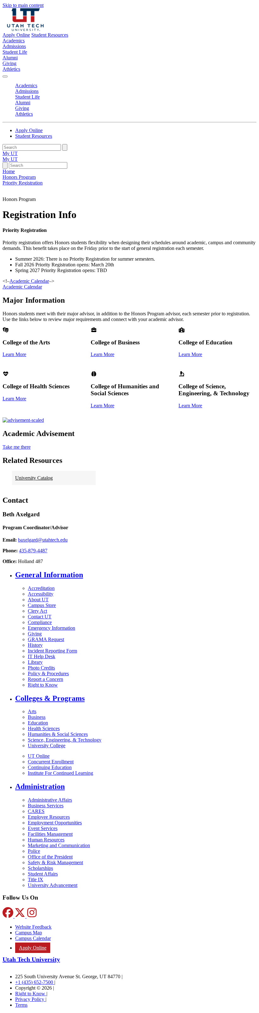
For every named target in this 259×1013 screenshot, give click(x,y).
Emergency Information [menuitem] (51, 628)
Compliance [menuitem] (40, 622)
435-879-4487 (33, 550)
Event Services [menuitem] (42, 828)
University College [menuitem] (46, 745)
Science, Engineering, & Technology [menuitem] (64, 740)
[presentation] (23, 182)
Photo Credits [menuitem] (41, 667)
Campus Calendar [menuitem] (33, 938)
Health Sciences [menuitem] (44, 728)
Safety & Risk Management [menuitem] (55, 862)
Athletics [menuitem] (11, 69)
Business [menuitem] (36, 717)
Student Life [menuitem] (15, 52)
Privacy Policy (30, 999)
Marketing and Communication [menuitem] (59, 845)
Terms (21, 1005)
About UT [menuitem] (38, 599)
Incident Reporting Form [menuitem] (52, 650)
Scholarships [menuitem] (40, 868)
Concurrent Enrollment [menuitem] (51, 761)
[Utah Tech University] (25, 29)
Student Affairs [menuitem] (43, 874)
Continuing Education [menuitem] (50, 767)
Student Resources (49, 35)
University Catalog (34, 478)
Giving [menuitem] (9, 63)
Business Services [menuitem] (45, 805)
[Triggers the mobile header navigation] (5, 76)
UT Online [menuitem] (39, 756)
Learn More (14, 354)
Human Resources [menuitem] (46, 839)
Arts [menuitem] (32, 711)
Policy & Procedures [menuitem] (48, 673)
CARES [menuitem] (36, 811)
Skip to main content (23, 5)
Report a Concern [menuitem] (45, 679)
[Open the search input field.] (5, 165)
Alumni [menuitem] (10, 57)
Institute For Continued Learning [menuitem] (60, 773)
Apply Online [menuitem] (32, 947)
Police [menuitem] (34, 851)
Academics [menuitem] (14, 40)
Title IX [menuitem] (35, 879)
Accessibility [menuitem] (40, 594)
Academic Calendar (22, 286)
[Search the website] (64, 147)
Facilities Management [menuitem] (50, 834)
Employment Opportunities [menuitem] (55, 822)
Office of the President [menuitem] (50, 856)
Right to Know (30, 993)
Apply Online (16, 35)
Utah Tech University (31, 959)
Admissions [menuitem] (14, 46)
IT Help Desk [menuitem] (41, 656)
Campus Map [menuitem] (28, 932)
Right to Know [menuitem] (43, 685)
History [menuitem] (35, 645)
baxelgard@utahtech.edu (43, 540)
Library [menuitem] (35, 662)
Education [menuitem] (38, 722)
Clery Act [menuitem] (37, 611)
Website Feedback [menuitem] (33, 927)
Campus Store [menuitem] (42, 605)
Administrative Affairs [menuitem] (50, 800)
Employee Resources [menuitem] (49, 817)
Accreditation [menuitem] (41, 588)
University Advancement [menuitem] (52, 885)
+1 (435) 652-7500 (34, 982)
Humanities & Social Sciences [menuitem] (58, 734)
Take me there (17, 447)
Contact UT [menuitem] (39, 616)
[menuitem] (135, 575)
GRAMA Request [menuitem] (46, 639)
